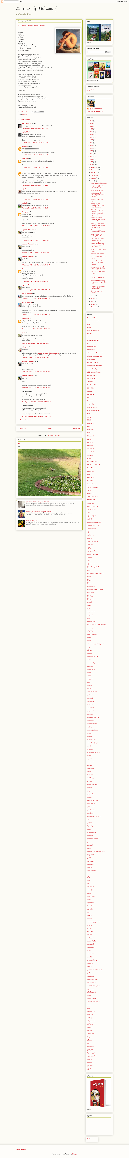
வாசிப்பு (89, 1017)
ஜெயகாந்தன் (91, 1053)
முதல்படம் (90, 963)
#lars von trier (91, 337)
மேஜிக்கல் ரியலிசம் (92, 979)
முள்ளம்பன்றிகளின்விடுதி (94, 970)
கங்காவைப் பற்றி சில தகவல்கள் (97, 200)
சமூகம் (89, 733)
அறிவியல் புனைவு (92, 541)
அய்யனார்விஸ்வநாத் (93, 525)
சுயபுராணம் (90, 762)
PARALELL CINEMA (93, 465)
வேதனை (90, 1037)
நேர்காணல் (90, 864)
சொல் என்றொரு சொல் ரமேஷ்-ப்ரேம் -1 (97, 239)
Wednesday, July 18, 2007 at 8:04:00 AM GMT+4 (36, 240)
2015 (91, 143)
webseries (90, 503)
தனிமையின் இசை (92, 800)
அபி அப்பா (25, 189)
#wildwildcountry (92, 362)
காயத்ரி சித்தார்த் (27, 293)
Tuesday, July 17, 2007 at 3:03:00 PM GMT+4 (35, 199)
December (94, 167)
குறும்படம (90, 714)
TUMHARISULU (92, 496)
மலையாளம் (90, 944)
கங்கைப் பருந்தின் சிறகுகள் (95, 644)
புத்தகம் (89, 918)
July (92, 181)
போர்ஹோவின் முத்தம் (32, 520)
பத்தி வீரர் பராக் (91, 870)
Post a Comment (25, 420)
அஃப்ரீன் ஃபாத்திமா (93, 506)
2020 (91, 129)
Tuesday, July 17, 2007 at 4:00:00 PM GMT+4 (35, 208)
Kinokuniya (90, 423)
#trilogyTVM (91, 359)
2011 (91, 154)
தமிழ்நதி (89, 797)
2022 (91, 123)
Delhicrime (90, 394)
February (94, 307)
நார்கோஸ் (90, 845)
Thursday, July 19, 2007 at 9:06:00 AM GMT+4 (36, 290)
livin (88, 426)
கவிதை (24, 114)
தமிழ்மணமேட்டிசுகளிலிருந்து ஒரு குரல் (98, 250)
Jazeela (24, 171)
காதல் (89, 672)
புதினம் (89, 915)
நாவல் (89, 848)
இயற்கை (90, 583)
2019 (91, 131)
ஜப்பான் (89, 1040)
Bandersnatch (91, 385)
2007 (91, 164)
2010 (91, 156)
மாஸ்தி (89, 950)
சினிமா (89, 755)
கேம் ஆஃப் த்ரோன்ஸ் (93, 717)
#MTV (89, 343)
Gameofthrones (92, 407)
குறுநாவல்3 (90, 704)
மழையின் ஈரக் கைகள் (97, 253)
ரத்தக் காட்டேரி (91, 992)
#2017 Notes (91, 317)
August (93, 178)
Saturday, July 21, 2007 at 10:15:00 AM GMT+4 (36, 343)
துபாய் (89, 819)
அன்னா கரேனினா (92, 554)
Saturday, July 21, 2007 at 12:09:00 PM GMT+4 (36, 357)
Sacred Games (92, 484)
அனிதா (89, 548)
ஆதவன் (89, 557)
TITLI (89, 490)
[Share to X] (39, 112)
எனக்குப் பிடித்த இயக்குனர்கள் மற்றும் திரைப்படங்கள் (98, 205)
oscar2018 (90, 452)
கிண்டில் (89, 685)
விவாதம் (89, 1030)
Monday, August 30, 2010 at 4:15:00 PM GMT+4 (36, 416)
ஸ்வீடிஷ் (89, 1059)
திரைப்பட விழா (91, 810)
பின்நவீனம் (90, 906)
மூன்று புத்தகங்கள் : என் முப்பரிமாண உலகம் (38, 501)
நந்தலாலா (90, 835)
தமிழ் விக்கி (90, 90)
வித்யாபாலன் (91, 1021)
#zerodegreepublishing (94, 365)
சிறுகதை (90, 749)
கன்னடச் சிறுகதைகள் (94, 663)
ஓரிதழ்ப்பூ (90, 631)
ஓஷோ (89, 637)
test (19, 443)
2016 (91, 140)
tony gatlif (90, 493)
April (93, 301)
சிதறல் (89, 746)
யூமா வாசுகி (90, 989)
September (95, 175)
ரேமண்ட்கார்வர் (91, 998)
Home (50, 429)
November (94, 170)
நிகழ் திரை (90, 854)
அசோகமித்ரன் (91, 516)
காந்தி (89, 676)
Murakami (90, 436)
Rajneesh (90, 480)
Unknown (25, 269)
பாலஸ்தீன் (90, 890)
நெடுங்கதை (91, 861)
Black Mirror (91, 388)
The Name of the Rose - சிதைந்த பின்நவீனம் (98, 276)
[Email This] (35, 112)
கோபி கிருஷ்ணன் (92, 723)
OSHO (89, 458)
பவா (88, 880)
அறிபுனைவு (90, 535)
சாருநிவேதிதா (91, 739)
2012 (91, 151)
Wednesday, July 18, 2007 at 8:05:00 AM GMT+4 (36, 252)
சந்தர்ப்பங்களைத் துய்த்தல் (99, 183)
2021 (91, 126)
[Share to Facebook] (41, 112)
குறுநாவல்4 (90, 707)
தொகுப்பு (90, 826)
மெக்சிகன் (90, 976)
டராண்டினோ (91, 768)
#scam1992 (91, 349)
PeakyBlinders (91, 468)
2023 (91, 121)
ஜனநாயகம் (90, 1046)
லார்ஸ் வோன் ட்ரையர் (93, 1001)
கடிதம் (89, 647)
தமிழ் (88, 791)
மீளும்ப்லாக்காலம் (92, 960)
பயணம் (89, 874)
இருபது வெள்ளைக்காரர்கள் (95, 589)
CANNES (90, 391)
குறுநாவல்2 (90, 701)
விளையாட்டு (91, 1033)
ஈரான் (89, 605)
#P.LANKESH (91, 346)
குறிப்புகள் (90, 695)
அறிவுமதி (90, 544)
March (93, 304)
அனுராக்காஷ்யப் (92, 551)
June (93, 296)
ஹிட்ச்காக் (90, 1065)
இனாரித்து (90, 596)
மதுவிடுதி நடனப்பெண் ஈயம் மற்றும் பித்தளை (98, 267)
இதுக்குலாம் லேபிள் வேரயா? (95, 573)
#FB (88, 324)
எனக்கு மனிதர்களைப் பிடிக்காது (96, 624)
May (92, 298)
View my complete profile (95, 111)
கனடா (89, 660)
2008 (91, 162)
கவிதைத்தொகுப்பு (92, 656)
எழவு (88, 618)
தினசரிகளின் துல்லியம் (94, 816)
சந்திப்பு (89, 727)
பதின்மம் (89, 867)
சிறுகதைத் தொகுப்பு (93, 752)
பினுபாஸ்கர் (90, 902)
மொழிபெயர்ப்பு (91, 982)
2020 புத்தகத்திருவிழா (94, 372)
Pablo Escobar (92, 461)
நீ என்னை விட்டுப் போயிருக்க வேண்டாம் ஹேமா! (39, 511)
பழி (88, 883)
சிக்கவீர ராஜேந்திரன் (93, 743)
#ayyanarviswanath (93, 321)
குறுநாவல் (90, 698)
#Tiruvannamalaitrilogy (94, 356)
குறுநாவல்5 (90, 711)
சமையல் (89, 736)
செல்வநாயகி (25, 318)
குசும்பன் (24, 203)
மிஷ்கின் (89, 957)
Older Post (77, 429)
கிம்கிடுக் (90, 688)
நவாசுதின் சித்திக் (92, 838)
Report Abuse (21, 1149)
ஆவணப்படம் (91, 564)
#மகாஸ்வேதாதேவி (92, 369)
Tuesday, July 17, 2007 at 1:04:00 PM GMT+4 (35, 142)
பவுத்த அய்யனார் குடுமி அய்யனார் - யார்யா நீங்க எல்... (99, 281)
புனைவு (89, 925)
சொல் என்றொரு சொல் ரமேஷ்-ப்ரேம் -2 (97, 235)
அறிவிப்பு (89, 538)
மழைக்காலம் (91, 947)
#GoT (89, 327)
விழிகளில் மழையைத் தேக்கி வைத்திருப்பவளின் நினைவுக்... (97, 212)
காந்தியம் (90, 679)
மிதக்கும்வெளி (26, 132)
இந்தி (89, 576)
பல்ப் (88, 877)
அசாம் (89, 512)
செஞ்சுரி (89, 765)
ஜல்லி (88, 1043)
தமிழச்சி (89, 787)
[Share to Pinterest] (43, 112)
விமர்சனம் (90, 1024)
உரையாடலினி (91, 612)
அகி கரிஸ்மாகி (91, 509)
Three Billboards (92, 487)
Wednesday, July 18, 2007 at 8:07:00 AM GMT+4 (36, 265)
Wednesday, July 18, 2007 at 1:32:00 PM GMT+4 (36, 281)
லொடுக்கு (25, 146)
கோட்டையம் (90, 720)
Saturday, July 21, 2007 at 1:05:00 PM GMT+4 (36, 387)
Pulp (88, 474)
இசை (89, 570)
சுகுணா (89, 759)
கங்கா (89, 640)
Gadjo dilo (90, 404)
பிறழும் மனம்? (91, 896)
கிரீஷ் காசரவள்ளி (92, 691)
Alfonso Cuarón (92, 375)
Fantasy (90, 401)
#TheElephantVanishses (95, 353)
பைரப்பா (89, 928)
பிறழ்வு (89, 899)
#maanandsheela (92, 340)
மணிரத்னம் (90, 938)
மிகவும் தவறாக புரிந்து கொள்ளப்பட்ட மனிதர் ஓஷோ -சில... (98, 219)
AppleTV (90, 381)
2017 (91, 137)
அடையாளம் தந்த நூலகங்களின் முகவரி (98, 230)
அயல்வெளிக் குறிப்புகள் (94, 522)
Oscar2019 (90, 455)
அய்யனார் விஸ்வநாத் (37, 8)
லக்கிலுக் (24, 347)
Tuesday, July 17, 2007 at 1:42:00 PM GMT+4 (35, 155)
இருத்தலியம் (91, 586)
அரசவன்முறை (91, 528)
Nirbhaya (90, 445)
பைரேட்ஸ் (90, 931)
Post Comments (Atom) (53, 435)
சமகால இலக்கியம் (92, 730)
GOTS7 (89, 413)
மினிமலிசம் (90, 954)
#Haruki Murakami (93, 330)
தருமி (23, 332)
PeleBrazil (90, 471)
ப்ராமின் (89, 934)
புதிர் (88, 912)
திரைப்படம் (90, 813)
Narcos (89, 439)
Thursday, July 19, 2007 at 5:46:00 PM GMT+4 (36, 298)
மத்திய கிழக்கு (91, 941)
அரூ (88, 532)
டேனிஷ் (89, 781)
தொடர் (89, 829)
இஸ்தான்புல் (90, 599)
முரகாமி (89, 966)
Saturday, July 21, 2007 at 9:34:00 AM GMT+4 (36, 329)
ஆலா (88, 560)
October (94, 172)
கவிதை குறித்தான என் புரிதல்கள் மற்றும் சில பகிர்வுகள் (98, 244)
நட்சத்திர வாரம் (91, 832)
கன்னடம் (90, 666)
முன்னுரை (90, 973)
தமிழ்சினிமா (91, 794)
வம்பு (88, 1008)
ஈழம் (88, 608)
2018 (91, 134)
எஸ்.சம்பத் (90, 628)
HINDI (89, 420)
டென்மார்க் (90, 775)
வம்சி (89, 1005)
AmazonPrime (91, 378)
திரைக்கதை (91, 806)
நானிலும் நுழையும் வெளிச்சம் (96, 851)
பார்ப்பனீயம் (90, 886)
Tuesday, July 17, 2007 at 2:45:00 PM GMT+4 (35, 185)
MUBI (89, 433)
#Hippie (89, 333)
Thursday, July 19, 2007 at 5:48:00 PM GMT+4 (36, 314)
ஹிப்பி (89, 1069)
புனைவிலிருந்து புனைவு (94, 922)
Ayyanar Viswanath (28, 229)
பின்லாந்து (90, 909)
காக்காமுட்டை (91, 669)
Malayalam (90, 429)
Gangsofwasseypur (93, 410)
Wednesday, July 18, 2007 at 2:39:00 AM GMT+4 (36, 226)
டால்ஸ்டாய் (90, 771)
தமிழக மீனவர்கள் (92, 784)
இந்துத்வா (90, 580)
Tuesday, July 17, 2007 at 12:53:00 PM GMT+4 (36, 128)
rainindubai (90, 477)
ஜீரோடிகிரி (90, 1049)
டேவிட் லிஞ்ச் (91, 778)
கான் (88, 682)
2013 (91, 148)
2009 (91, 159)
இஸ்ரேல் (89, 602)
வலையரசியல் (91, 1011)
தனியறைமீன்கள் (92, 803)
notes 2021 (91, 449)
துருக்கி (89, 822)
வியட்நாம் (90, 1027)
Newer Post (22, 429)
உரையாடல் (90, 615)
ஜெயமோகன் (91, 1056)
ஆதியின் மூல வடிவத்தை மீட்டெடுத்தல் (98, 287)
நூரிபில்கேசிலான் (92, 858)
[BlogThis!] (37, 112)
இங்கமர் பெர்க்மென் (93, 567)
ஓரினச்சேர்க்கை (92, 634)
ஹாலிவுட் (90, 1062)
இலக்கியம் (90, 592)
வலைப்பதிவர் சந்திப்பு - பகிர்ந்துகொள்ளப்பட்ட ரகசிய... (98, 262)
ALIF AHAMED (26, 123)
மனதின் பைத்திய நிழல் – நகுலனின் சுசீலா (98, 186)
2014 (91, 145)
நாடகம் (89, 842)
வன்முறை (90, 1014)
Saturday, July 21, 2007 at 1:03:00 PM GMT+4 (36, 371)
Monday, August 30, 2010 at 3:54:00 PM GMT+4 (36, 402)
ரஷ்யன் (89, 995)
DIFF (89, 397)
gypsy (89, 417)
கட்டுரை (89, 650)
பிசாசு (89, 893)
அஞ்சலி (89, 519)
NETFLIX (90, 442)
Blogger (74, 1154)
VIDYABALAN (91, 500)
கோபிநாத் (25, 212)
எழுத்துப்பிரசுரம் (91, 621)
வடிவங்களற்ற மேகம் (97, 190)
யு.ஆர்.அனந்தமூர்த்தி (93, 986)
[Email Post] (31, 111)
